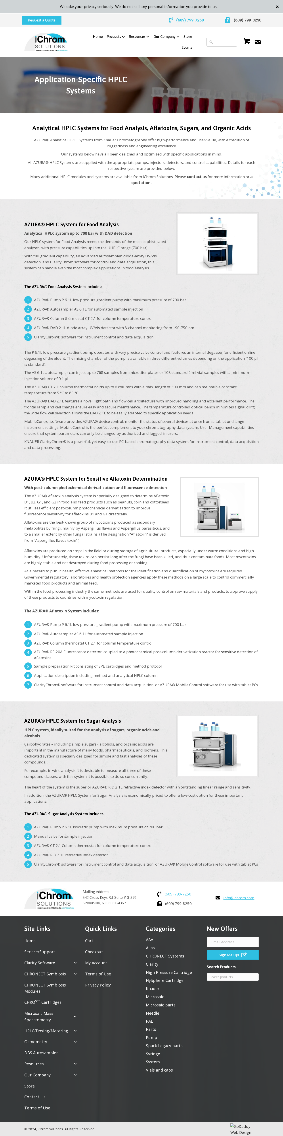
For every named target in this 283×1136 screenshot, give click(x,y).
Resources (34, 1063)
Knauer (152, 988)
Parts (151, 1029)
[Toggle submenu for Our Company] (178, 37)
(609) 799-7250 (190, 20)
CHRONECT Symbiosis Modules (45, 988)
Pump (151, 1037)
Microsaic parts (161, 1005)
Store (29, 1086)
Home (30, 940)
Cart (89, 940)
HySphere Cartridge (165, 980)
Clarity (152, 964)
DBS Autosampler (41, 1052)
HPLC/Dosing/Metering (46, 1030)
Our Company (37, 1075)
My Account (96, 962)
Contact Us (35, 1096)
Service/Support (39, 951)
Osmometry (35, 1041)
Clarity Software (39, 962)
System (153, 1061)
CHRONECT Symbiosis (45, 974)
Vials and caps (159, 1070)
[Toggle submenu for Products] (123, 37)
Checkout (94, 951)
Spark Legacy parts (164, 1045)
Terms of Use (37, 1108)
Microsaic (155, 996)
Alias (150, 947)
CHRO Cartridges (42, 1002)
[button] (278, 6)
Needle (152, 1013)
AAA (149, 939)
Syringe (153, 1053)
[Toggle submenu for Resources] (148, 37)
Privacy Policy (98, 985)
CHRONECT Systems (165, 956)
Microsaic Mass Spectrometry (38, 1016)
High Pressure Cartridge (169, 972)
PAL (149, 1021)
